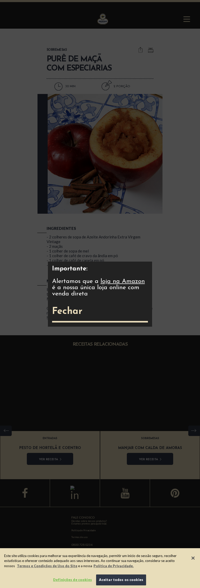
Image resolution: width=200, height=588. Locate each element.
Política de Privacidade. (113, 566)
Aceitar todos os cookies (121, 580)
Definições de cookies (72, 580)
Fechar (67, 311)
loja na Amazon (123, 281)
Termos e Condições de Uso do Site (47, 566)
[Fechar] (193, 558)
